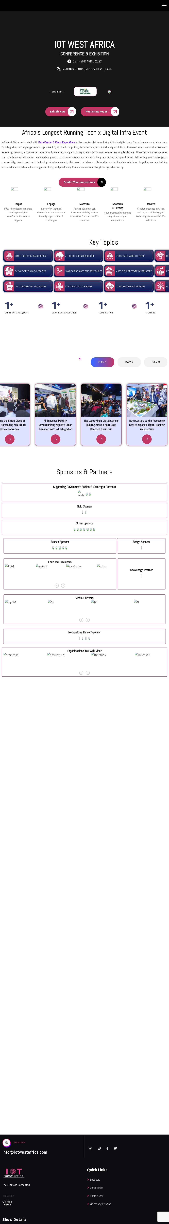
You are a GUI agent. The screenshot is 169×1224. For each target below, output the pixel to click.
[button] (57, 586)
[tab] (102, 362)
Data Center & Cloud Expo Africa (56, 142)
